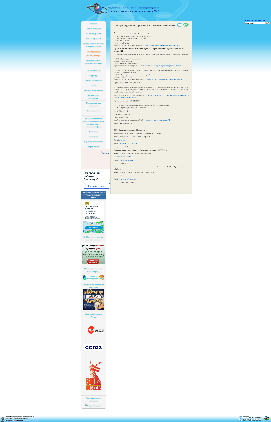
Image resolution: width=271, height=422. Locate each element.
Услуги (93, 85)
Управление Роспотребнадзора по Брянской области (163, 79)
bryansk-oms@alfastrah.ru (128, 179)
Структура (93, 75)
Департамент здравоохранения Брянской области (162, 45)
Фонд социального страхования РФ (157, 120)
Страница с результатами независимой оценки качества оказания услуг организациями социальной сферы (93, 121)
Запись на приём (93, 28)
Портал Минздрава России (93, 315)
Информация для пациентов (93, 104)
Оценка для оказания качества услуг (93, 270)
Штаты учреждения (93, 80)
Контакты (93, 131)
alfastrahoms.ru (123, 176)
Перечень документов (93, 141)
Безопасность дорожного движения (93, 286)
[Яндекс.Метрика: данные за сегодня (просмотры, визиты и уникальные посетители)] (93, 405)
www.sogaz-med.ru (124, 157)
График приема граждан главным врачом (93, 45)
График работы (93, 146)
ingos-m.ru (122, 140)
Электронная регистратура (93, 53)
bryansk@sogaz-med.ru (127, 160)
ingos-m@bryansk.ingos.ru (128, 143)
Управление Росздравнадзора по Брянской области (162, 66)
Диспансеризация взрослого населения (93, 62)
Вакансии (93, 136)
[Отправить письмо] (179, 26)
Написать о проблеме (96, 186)
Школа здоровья (93, 38)
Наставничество (93, 110)
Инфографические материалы (93, 399)
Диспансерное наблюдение (93, 96)
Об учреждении (93, 70)
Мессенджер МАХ (93, 33)
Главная (93, 23)
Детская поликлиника (93, 90)
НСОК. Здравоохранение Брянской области (93, 238)
